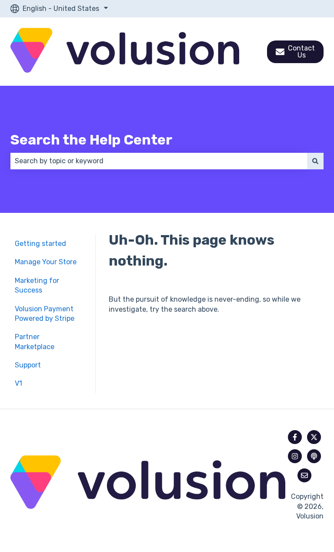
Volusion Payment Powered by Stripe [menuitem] (44, 314)
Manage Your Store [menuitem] (46, 262)
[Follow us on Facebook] (295, 437)
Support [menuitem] (28, 365)
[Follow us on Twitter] (314, 437)
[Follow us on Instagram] (295, 456)
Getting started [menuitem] (40, 243)
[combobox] (158, 161)
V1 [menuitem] (18, 383)
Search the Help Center (91, 139)
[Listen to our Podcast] (314, 456)
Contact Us (301, 51)
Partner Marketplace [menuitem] (34, 341)
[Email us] (304, 475)
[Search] (315, 161)
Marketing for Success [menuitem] (37, 285)
